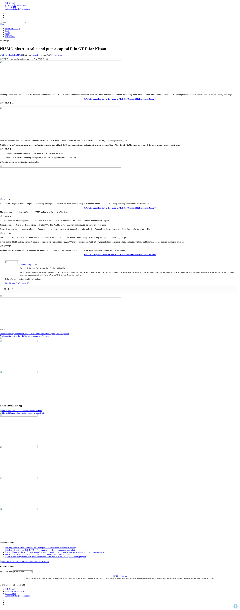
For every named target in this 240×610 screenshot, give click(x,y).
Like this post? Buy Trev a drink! (17, 283)
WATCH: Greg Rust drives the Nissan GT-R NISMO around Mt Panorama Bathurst (120, 99)
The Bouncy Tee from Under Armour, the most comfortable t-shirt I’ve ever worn (37, 554)
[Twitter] (5, 289)
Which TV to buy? (12, 28)
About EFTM (10, 7)
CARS (7, 32)
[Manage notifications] (236, 606)
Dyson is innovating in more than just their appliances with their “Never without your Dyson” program (45, 557)
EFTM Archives (6, 571)
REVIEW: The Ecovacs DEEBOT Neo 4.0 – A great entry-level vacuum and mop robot (40, 550)
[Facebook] (8, 289)
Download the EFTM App (15, 5)
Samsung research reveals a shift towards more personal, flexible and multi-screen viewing (40, 548)
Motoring (58, 55)
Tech (7, 30)
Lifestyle (8, 34)
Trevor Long (37, 55)
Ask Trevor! (10, 3)
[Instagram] (12, 289)
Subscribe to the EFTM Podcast (17, 9)
